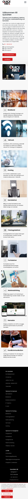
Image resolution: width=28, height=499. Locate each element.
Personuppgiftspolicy (11, 456)
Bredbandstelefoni (11, 400)
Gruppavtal (9, 433)
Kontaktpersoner (9, 54)
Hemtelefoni (9, 394)
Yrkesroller (8, 386)
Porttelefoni (9, 436)
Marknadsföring (10, 420)
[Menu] (25, 2)
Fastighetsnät (9, 439)
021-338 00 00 (14, 477)
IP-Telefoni (8, 403)
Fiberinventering (10, 442)
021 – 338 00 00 (8, 44)
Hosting (8, 426)
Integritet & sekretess (11, 462)
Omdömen (8, 377)
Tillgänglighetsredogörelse (13, 459)
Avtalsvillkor (9, 453)
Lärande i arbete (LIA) (11, 383)
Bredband (8, 397)
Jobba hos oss (10, 380)
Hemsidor (8, 423)
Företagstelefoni (10, 417)
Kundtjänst (7, 59)
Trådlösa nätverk (10, 446)
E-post (7, 406)
